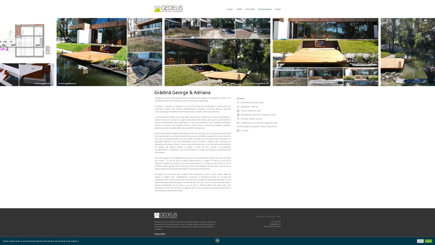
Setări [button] (420, 241)
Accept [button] (428, 241)
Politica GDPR (159, 234)
